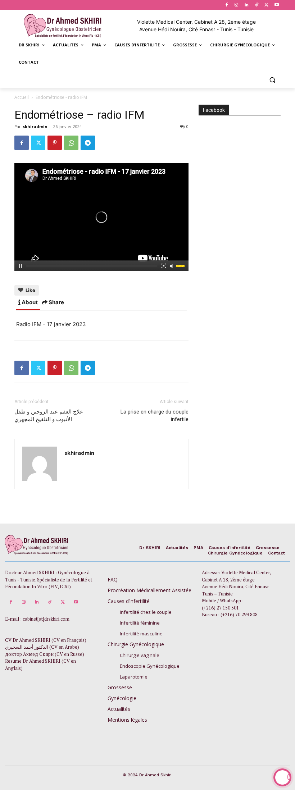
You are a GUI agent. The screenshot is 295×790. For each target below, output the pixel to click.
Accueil (21, 97)
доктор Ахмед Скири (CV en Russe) (44, 654)
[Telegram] (88, 143)
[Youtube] (276, 5)
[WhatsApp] (71, 143)
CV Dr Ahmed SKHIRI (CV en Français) (45, 640)
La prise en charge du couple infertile (155, 415)
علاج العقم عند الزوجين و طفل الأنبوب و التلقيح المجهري (48, 415)
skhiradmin (35, 126)
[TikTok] (257, 5)
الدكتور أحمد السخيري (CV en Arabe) (42, 647)
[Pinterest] (54, 143)
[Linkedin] (246, 5)
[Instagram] (236, 5)
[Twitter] (266, 5)
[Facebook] (226, 5)
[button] (272, 79)
